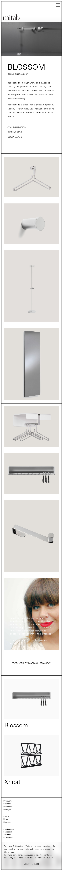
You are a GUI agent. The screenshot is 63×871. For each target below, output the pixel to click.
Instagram (8, 829)
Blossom (16, 725)
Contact (7, 822)
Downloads (14, 137)
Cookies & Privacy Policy (39, 858)
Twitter (7, 835)
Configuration (16, 127)
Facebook (7, 832)
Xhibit (12, 782)
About (6, 816)
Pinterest (8, 838)
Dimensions (14, 132)
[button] (31, 127)
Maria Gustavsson (17, 74)
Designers (8, 809)
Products (7, 801)
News (5, 819)
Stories (7, 804)
